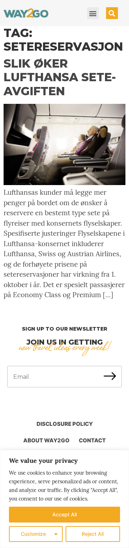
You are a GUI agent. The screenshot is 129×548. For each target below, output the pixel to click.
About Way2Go (46, 440)
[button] (93, 13)
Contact (92, 440)
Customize (33, 534)
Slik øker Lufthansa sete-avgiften (60, 77)
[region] (64, 499)
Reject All (93, 534)
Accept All (64, 514)
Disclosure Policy (65, 423)
